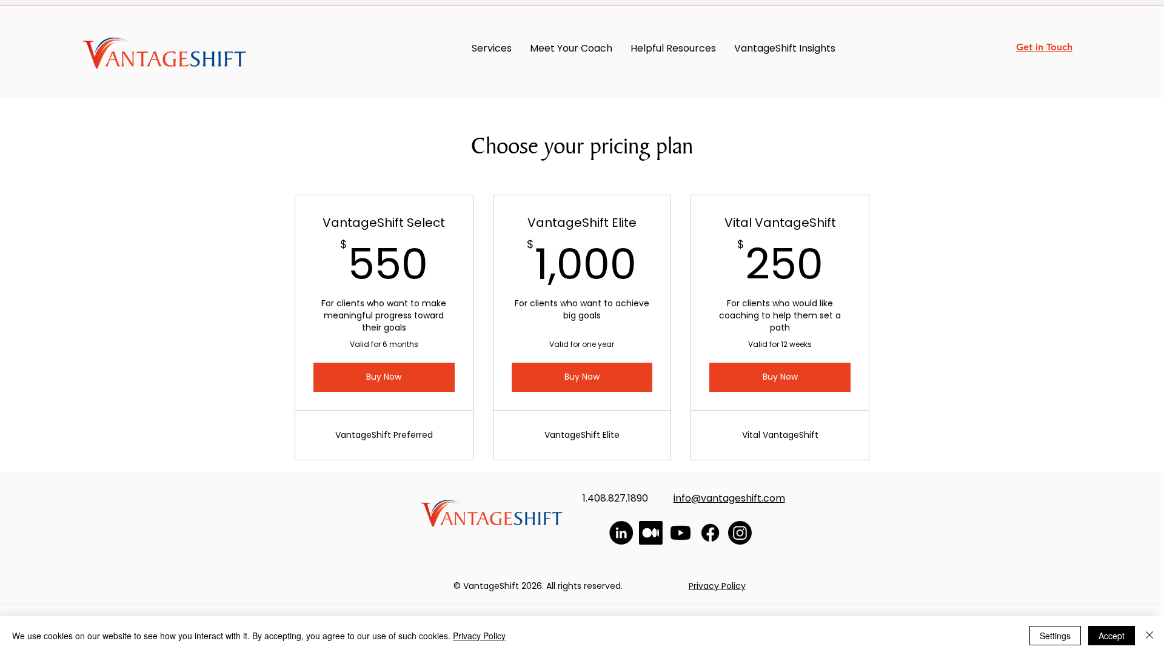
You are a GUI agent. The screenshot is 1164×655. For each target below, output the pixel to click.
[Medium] (651, 533)
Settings (1055, 636)
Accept (1112, 636)
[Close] (1149, 635)
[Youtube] (680, 533)
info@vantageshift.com (729, 498)
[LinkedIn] (621, 533)
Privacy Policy (479, 636)
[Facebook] (710, 533)
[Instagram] (740, 533)
